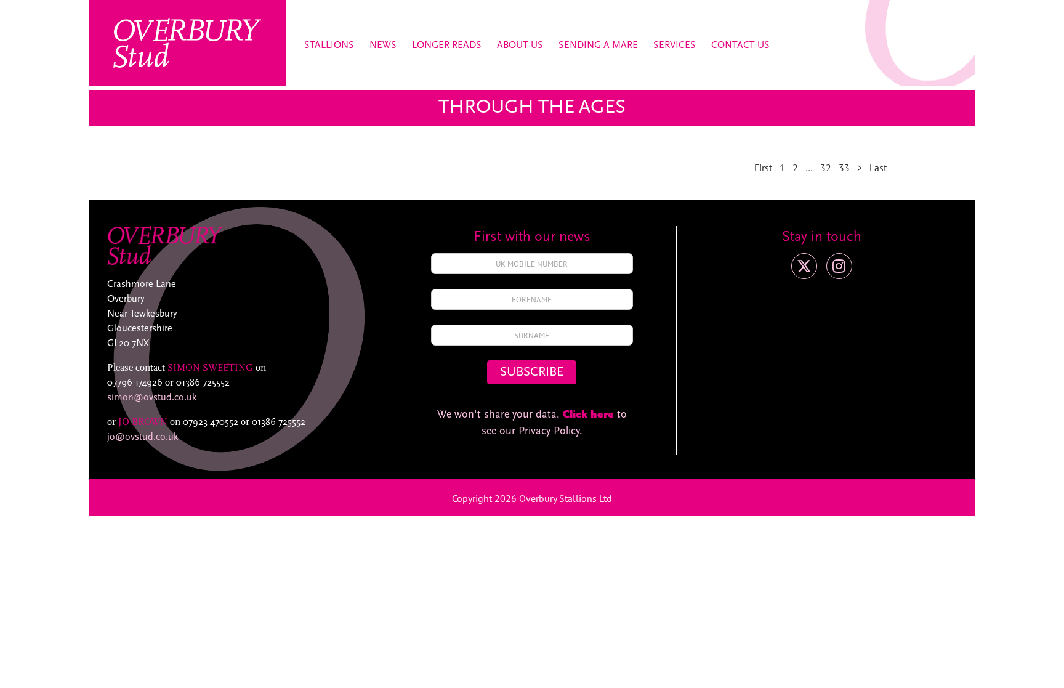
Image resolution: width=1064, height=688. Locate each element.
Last (878, 167)
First (763, 167)
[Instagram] (839, 266)
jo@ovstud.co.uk (142, 437)
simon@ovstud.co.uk (151, 398)
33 (844, 167)
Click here (588, 415)
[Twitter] (804, 266)
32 (825, 167)
